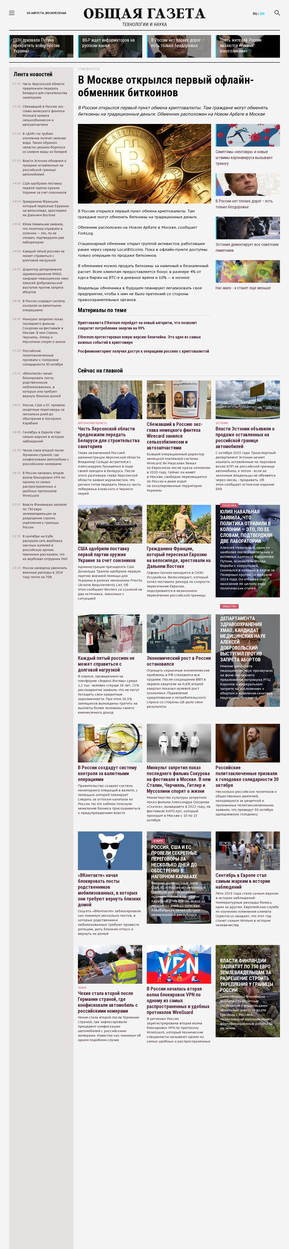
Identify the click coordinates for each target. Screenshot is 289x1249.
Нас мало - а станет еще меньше (243, 287)
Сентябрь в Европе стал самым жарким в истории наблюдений (243, 881)
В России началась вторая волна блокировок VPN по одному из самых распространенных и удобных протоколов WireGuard (178, 1000)
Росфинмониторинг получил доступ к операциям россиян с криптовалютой (143, 351)
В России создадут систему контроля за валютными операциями (107, 773)
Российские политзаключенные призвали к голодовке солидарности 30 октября (247, 776)
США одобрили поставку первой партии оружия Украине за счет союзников (107, 554)
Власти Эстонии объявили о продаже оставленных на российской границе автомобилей (245, 437)
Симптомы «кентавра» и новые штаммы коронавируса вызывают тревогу (244, 157)
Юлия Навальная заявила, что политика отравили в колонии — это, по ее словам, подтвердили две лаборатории (246, 526)
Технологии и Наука (144, 24)
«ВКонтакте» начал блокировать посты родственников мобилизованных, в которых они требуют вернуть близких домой (109, 889)
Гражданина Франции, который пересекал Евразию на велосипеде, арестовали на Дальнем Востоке (179, 557)
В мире (158, 841)
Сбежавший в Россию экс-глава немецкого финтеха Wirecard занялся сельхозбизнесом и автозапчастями (175, 436)
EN (262, 13)
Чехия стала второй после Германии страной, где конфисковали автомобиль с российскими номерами (108, 1002)
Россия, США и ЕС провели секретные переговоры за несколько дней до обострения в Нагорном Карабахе (174, 861)
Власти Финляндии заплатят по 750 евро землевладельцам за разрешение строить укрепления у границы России (246, 975)
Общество (229, 606)
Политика (229, 505)
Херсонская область (92, 423)
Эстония (222, 423)
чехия (82, 987)
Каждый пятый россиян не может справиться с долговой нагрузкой (106, 664)
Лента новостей (33, 74)
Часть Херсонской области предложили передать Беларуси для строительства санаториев (109, 437)
